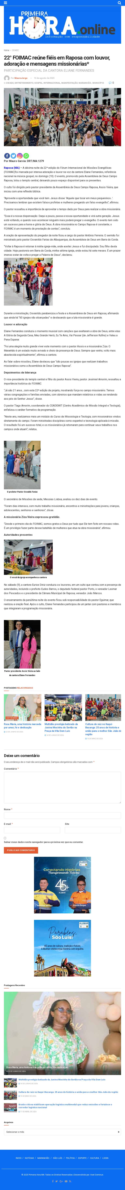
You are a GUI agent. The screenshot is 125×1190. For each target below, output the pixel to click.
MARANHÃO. (85, 83)
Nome (8, 809)
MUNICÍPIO (98, 83)
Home (6, 50)
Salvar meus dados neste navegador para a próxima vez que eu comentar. (43, 842)
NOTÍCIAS (29, 1158)
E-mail (8, 823)
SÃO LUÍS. (58, 1158)
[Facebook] (7, 156)
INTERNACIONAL (51, 83)
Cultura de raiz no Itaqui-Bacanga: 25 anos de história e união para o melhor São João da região (68, 1092)
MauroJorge (21, 78)
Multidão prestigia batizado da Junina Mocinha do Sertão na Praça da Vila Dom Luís (61, 727)
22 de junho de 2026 (14, 732)
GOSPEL (38, 83)
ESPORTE (82, 1158)
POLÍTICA (70, 1158)
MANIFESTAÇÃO (69, 83)
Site (67, 824)
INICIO (18, 1158)
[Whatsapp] (26, 156)
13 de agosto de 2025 (44, 78)
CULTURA (94, 1158)
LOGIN (105, 1158)
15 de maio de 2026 (95, 739)
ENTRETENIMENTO (24, 83)
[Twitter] (13, 156)
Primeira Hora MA (36, 1175)
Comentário (11, 768)
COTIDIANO (12, 718)
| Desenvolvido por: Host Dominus (88, 1175)
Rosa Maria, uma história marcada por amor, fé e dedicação (37, 1067)
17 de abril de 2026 (28, 1112)
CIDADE (15, 50)
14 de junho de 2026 (55, 735)
